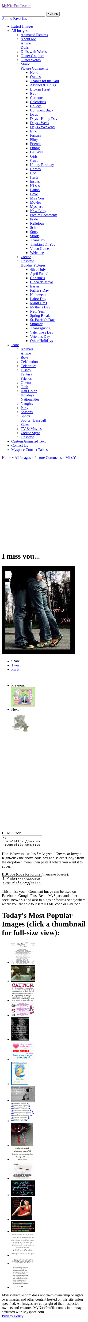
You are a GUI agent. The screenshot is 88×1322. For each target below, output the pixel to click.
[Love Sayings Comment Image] (23, 962)
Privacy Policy (12, 1316)
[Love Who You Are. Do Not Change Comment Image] (23, 1060)
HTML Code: (12, 833)
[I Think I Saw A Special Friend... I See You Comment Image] (19, 1084)
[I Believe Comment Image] (23, 1178)
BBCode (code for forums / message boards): (35, 874)
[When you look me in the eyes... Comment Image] (23, 1255)
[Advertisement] (44, 503)
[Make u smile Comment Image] (23, 1263)
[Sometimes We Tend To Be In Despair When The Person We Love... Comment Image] (23, 1015)
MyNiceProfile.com (16, 6)
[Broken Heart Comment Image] (22, 1145)
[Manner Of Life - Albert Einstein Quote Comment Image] (23, 1159)
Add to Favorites (14, 18)
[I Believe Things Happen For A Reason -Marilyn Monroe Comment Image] (20, 1039)
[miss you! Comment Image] (20, 734)
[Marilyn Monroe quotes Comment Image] (21, 1219)
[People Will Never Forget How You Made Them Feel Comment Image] (23, 1231)
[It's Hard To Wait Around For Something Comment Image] (23, 1100)
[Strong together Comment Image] (23, 1195)
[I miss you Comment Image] (23, 705)
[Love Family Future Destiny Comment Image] (23, 1121)
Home (6, 458)
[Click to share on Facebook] (38, 610)
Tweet (15, 665)
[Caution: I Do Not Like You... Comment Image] (23, 1000)
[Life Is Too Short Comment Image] (20, 1287)
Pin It (15, 669)
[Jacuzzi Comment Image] (23, 981)
